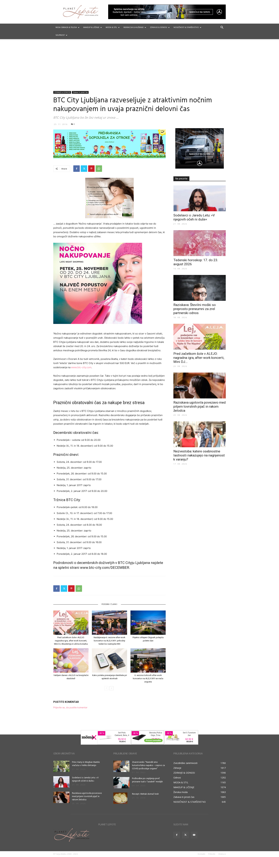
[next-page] (111, 688)
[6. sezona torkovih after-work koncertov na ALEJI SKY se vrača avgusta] (148, 660)
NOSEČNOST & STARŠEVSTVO (186, 27)
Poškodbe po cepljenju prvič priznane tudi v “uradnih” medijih (147, 780)
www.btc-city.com (81, 367)
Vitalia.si (222, 854)
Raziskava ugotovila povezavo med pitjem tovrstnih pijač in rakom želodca (199, 406)
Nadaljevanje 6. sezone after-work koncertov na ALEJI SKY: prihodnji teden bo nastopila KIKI (109, 640)
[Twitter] (84, 168)
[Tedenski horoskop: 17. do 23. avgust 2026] (199, 243)
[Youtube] (194, 835)
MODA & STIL (111, 27)
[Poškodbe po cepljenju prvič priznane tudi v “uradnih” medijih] (121, 782)
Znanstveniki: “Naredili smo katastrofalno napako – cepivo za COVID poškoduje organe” (148, 765)
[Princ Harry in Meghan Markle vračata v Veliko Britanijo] (61, 766)
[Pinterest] (91, 168)
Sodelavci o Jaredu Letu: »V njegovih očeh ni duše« (194, 217)
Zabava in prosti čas (80, 92)
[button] (222, 27)
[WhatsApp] (99, 168)
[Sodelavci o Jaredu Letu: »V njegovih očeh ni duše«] (199, 198)
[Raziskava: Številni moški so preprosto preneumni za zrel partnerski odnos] (199, 288)
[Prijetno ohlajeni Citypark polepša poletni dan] (148, 623)
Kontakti (201, 854)
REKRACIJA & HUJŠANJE (134, 27)
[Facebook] (76, 168)
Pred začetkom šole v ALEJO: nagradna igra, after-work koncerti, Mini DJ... (198, 358)
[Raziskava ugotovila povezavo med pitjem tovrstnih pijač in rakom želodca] (199, 385)
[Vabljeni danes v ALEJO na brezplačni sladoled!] (70, 660)
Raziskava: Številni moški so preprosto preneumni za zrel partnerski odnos (194, 309)
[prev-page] (106, 688)
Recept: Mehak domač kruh (145, 794)
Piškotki (211, 854)
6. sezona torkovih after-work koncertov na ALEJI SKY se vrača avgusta (148, 678)
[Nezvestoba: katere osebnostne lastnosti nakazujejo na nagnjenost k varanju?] (199, 434)
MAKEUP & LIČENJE (91, 27)
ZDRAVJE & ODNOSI (158, 27)
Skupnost (60, 35)
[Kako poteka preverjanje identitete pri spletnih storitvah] (109, 660)
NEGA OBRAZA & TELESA (66, 27)
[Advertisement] (139, 66)
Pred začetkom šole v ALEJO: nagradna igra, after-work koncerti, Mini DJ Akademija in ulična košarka (71, 640)
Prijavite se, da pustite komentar (70, 707)
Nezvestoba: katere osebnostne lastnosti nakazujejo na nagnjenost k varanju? (199, 455)
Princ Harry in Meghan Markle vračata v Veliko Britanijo (86, 763)
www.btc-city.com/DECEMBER (104, 568)
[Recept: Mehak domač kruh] (120, 798)
